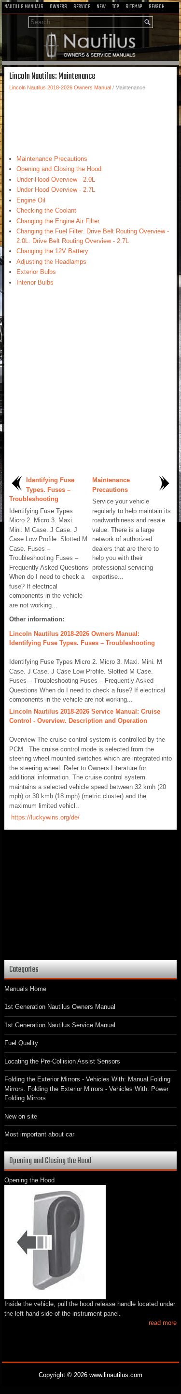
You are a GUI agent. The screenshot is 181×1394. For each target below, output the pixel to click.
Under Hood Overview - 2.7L (55, 189)
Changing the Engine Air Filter (57, 221)
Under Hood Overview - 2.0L (55, 179)
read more (163, 1322)
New (101, 6)
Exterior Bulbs (36, 271)
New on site (20, 1116)
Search (157, 6)
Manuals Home (25, 988)
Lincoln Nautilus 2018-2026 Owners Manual (60, 87)
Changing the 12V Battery (52, 251)
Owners (58, 6)
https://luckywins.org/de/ (45, 817)
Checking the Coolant (46, 210)
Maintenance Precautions (51, 158)
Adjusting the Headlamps (51, 261)
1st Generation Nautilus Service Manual (59, 1025)
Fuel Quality (21, 1043)
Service (81, 6)
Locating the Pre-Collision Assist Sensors (62, 1061)
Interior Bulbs (35, 282)
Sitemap (133, 6)
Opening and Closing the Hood (58, 168)
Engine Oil (30, 200)
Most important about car (39, 1134)
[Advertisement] (90, 120)
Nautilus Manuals (23, 6)
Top (115, 6)
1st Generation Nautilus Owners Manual (59, 1006)
